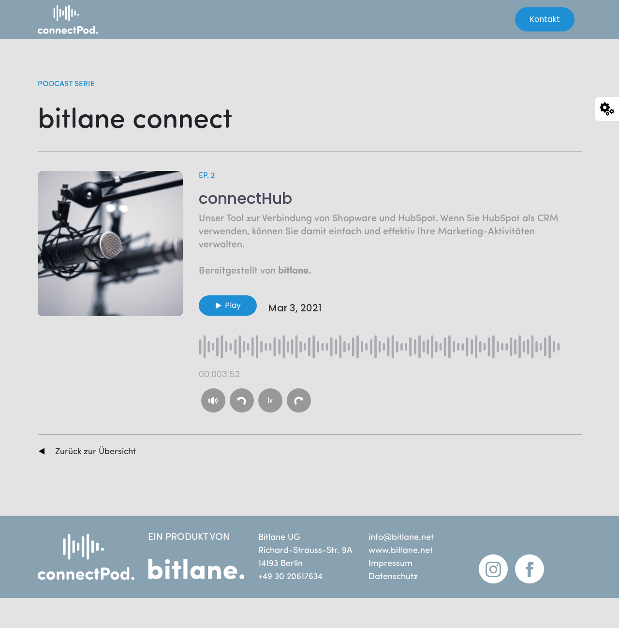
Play (233, 305)
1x (270, 400)
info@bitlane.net (401, 536)
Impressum (390, 562)
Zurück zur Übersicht (95, 450)
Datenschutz (393, 575)
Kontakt (545, 19)
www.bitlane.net (400, 549)
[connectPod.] (76, 19)
